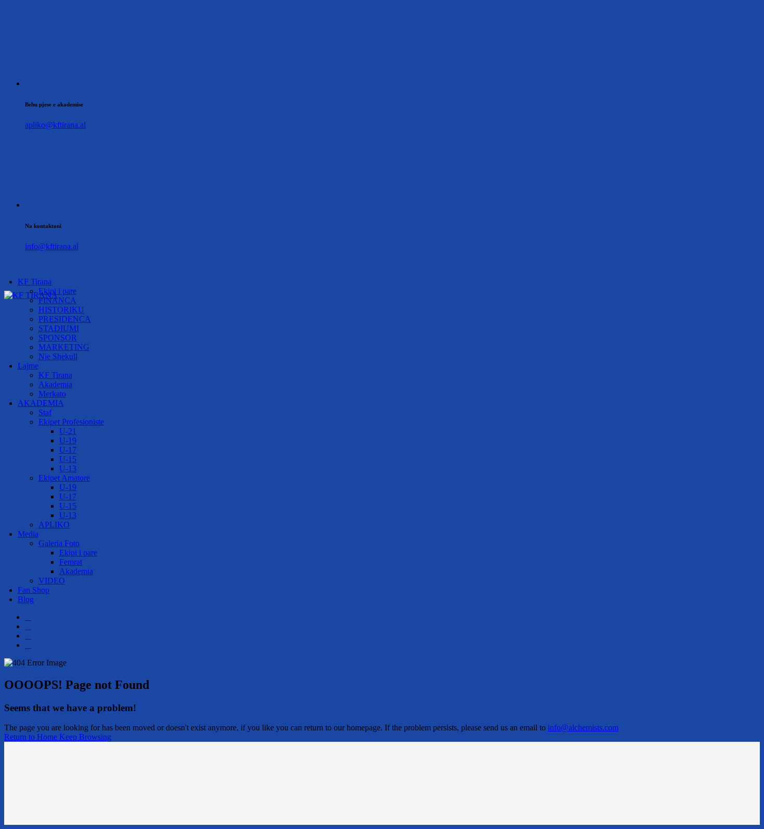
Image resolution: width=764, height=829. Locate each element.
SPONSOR (57, 337)
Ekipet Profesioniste (71, 421)
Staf (44, 412)
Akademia (55, 384)
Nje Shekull (57, 356)
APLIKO (54, 524)
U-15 (67, 459)
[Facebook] (28, 617)
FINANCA (57, 300)
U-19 (67, 440)
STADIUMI (58, 328)
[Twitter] (28, 626)
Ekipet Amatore (64, 477)
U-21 (67, 431)
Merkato (52, 393)
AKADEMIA (41, 403)
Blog (26, 599)
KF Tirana (34, 281)
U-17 (67, 449)
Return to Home (31, 736)
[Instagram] (28, 635)
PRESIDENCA (64, 319)
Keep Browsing (85, 736)
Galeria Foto (59, 543)
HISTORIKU (61, 309)
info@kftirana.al (51, 246)
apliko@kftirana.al (55, 124)
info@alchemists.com (583, 727)
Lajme (28, 365)
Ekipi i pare (78, 552)
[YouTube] (28, 645)
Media (28, 533)
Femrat (70, 562)
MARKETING (63, 347)
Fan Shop (33, 590)
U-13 (67, 468)
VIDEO (51, 580)
